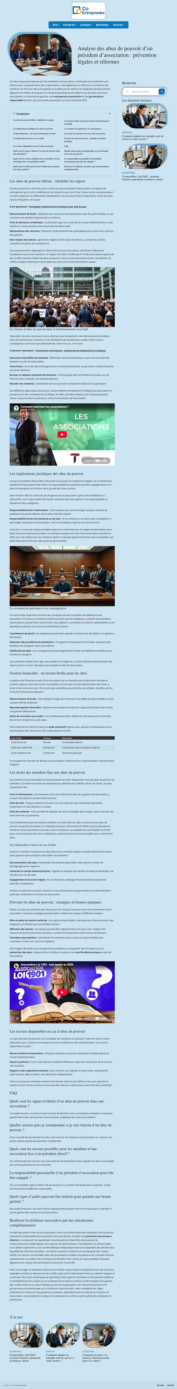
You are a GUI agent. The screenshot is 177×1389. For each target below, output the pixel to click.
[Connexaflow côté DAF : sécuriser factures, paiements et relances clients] (26, 1336)
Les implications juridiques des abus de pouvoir (33, 128)
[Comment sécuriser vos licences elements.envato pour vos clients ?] (99, 1336)
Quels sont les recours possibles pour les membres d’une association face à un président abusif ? (36, 160)
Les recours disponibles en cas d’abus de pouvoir (33, 146)
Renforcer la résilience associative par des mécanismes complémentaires (86, 168)
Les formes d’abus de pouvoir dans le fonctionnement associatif (86, 122)
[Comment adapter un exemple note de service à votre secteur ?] (62, 1336)
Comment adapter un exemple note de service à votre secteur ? (60, 1357)
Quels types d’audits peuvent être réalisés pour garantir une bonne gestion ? (36, 168)
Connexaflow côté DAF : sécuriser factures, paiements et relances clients (25, 1357)
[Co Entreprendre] (88, 10)
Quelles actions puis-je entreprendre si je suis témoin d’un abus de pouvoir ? (86, 152)
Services (50, 1351)
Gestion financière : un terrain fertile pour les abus (34, 133)
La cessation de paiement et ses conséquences (82, 128)
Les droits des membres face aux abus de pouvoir (84, 133)
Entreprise (15, 1351)
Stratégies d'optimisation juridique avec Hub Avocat (57, 206)
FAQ (66, 146)
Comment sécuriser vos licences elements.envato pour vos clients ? (96, 1357)
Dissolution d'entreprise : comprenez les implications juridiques (71, 350)
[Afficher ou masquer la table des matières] (70, 113)
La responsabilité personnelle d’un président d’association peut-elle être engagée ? (82, 160)
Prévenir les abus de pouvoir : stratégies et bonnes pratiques (85, 140)
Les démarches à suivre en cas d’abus (28, 138)
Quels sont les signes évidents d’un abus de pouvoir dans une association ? (36, 152)
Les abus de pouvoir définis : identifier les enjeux (33, 119)
